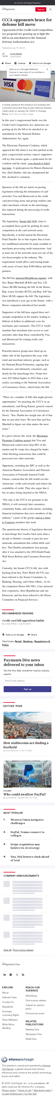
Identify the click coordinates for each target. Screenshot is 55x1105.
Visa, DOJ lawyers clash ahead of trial (30, 858)
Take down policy (42, 1090)
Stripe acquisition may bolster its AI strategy (25, 846)
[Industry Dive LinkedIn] (4, 975)
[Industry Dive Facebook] (11, 975)
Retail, (19, 641)
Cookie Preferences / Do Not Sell (19, 1093)
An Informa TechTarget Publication (27, 3)
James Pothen (11, 624)
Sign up (41, 9)
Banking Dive (32, 1029)
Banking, (28, 641)
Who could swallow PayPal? (24, 794)
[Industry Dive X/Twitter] (17, 975)
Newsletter (7, 1006)
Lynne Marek (16, 53)
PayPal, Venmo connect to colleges (27, 833)
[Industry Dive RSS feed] (23, 975)
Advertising (31, 995)
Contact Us (8, 1002)
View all (7, 950)
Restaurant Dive (34, 1034)
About (5, 992)
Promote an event (35, 1013)
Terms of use (24, 1090)
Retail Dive (31, 1038)
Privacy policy (9, 1090)
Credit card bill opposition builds (23, 620)
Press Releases (9, 1019)
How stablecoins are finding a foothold (26, 745)
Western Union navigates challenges (27, 821)
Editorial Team (9, 997)
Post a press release (23, 950)
